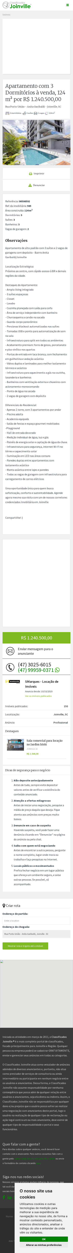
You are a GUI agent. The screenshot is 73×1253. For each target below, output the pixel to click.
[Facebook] (4, 1197)
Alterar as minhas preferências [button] (44, 1244)
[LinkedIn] (9, 1197)
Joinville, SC (32, 749)
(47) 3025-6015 (36, 667)
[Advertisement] (38, 42)
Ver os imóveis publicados (38, 695)
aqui (38, 1163)
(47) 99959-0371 (36, 670)
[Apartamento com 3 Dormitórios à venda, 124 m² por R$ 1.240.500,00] (36, 142)
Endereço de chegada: (16, 926)
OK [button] (44, 1239)
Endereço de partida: (15, 913)
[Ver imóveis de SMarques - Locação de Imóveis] (12, 681)
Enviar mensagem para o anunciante (35, 651)
